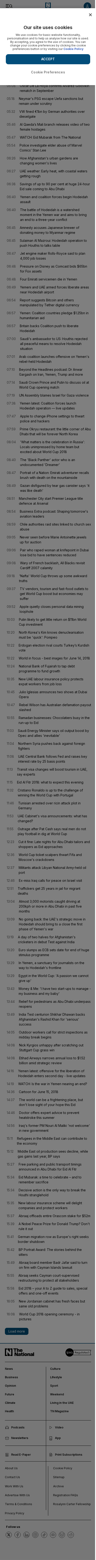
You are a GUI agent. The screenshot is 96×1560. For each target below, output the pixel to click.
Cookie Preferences (48, 72)
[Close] (90, 15)
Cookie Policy (73, 49)
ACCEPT (48, 59)
